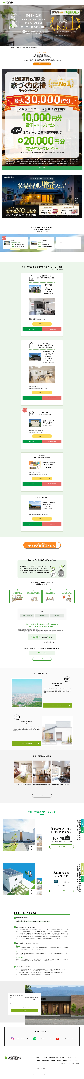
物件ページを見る (32, 329)
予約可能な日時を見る (52, 329)
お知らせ (77, 1060)
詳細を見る (41, 323)
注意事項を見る (42, 167)
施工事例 (42, 615)
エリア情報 (57, 615)
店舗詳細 (24, 1010)
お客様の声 (69, 1057)
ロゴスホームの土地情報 (57, 705)
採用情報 (77, 1063)
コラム (71, 1060)
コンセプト (44, 1057)
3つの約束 (42, 658)
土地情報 (59, 1060)
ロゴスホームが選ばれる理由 (27, 615)
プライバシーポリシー (63, 1063)
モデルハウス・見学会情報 (43, 1060)
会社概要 (53, 1060)
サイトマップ (71, 1063)
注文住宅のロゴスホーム (17, 47)
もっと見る (41, 795)
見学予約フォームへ (42, 63)
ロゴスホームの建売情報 (27, 743)
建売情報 (65, 1060)
